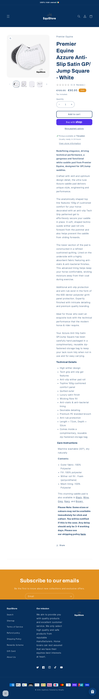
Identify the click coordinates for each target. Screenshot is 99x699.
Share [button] (62, 545)
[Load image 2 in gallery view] (24, 84)
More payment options (74, 128)
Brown (80, 501)
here (83, 534)
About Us (11, 657)
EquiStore (45, 690)
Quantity (60, 99)
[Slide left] (10, 84)
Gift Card (11, 651)
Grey (60, 501)
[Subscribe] (71, 596)
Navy (67, 501)
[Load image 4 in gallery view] (39, 84)
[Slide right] (47, 84)
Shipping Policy (14, 639)
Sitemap (11, 621)
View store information (70, 143)
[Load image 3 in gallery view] (32, 84)
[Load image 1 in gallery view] (16, 84)
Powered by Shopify (56, 690)
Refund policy (13, 633)
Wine (86, 497)
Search (10, 615)
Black (79, 497)
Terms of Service (15, 627)
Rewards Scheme (15, 645)
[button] (8, 16)
